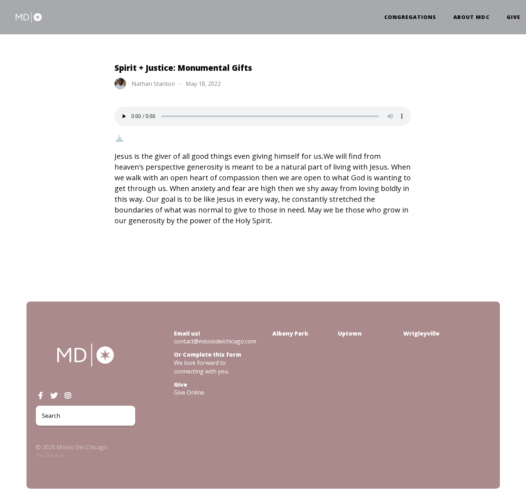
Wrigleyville (421, 333)
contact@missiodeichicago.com (215, 341)
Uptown (350, 333)
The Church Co (50, 456)
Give (513, 17)
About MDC (471, 17)
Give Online (189, 392)
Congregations (410, 17)
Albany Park (290, 333)
